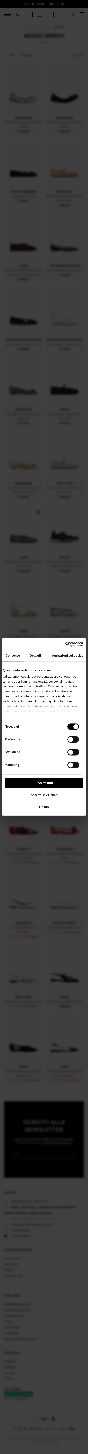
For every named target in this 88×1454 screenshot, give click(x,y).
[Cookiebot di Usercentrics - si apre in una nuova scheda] (65, 644)
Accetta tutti (44, 783)
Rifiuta (44, 807)
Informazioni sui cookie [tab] (66, 655)
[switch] (73, 739)
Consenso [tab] (13, 655)
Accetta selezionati (44, 795)
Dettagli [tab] (35, 655)
